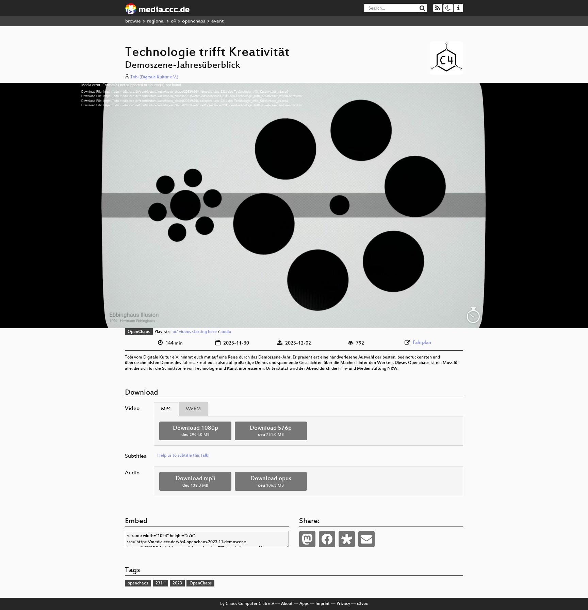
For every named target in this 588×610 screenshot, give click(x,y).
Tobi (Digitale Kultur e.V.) (154, 77)
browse (133, 21)
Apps (304, 603)
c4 (173, 21)
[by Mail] (366, 539)
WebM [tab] (193, 409)
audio (225, 332)
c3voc (362, 603)
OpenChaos (139, 332)
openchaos (193, 21)
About (287, 603)
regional (156, 21)
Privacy (343, 603)
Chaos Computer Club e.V (250, 603)
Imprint (322, 603)
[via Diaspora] (347, 539)
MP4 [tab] (166, 409)
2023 (177, 583)
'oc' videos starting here (194, 332)
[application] (294, 205)
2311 (160, 583)
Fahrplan (422, 343)
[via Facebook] (327, 539)
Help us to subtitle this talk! (183, 455)
